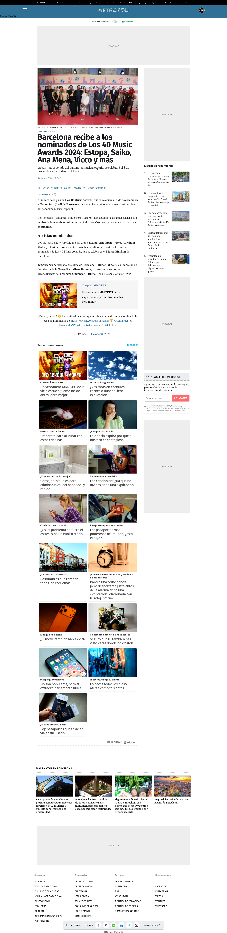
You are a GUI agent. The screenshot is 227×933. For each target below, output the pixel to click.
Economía (40, 906)
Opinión (39, 911)
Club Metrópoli (84, 915)
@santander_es (123, 320)
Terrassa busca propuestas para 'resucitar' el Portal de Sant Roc (102, 3)
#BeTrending (41, 920)
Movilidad (40, 881)
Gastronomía (42, 901)
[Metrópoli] (113, 10)
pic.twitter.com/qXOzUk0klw (99, 325)
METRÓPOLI (44, 194)
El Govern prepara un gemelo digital (142, 3)
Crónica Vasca (83, 886)
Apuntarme (180, 398)
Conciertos (56, 188)
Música (46, 188)
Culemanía (81, 891)
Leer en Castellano (9, 16)
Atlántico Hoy (83, 901)
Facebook (161, 886)
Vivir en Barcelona (47, 131)
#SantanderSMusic (70, 325)
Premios (77, 188)
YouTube (160, 901)
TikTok (159, 896)
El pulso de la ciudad (46, 891)
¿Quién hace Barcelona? (48, 896)
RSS (117, 891)
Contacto (121, 886)
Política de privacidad (128, 901)
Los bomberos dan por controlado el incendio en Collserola (181, 3)
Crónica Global (84, 881)
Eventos (67, 188)
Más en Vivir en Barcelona (54, 768)
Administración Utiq (127, 911)
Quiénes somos (124, 881)
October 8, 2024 (101, 334)
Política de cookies (126, 906)
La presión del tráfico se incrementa (62, 3)
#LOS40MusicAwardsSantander (90, 320)
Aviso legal (121, 896)
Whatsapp (161, 906)
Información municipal (48, 915)
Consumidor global (86, 906)
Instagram (161, 891)
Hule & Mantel (83, 911)
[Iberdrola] (127, 21)
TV (84, 188)
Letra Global (82, 896)
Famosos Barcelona (97, 188)
